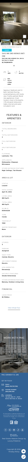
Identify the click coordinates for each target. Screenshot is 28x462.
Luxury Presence (14, 441)
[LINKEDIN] (9, 429)
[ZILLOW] (22, 429)
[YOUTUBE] (14, 429)
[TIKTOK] (18, 429)
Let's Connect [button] (14, 362)
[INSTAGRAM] (5, 429)
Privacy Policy (14, 451)
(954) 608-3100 (9, 391)
